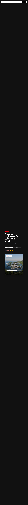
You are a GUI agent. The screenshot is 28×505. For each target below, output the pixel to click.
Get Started (17, 247)
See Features (8, 247)
